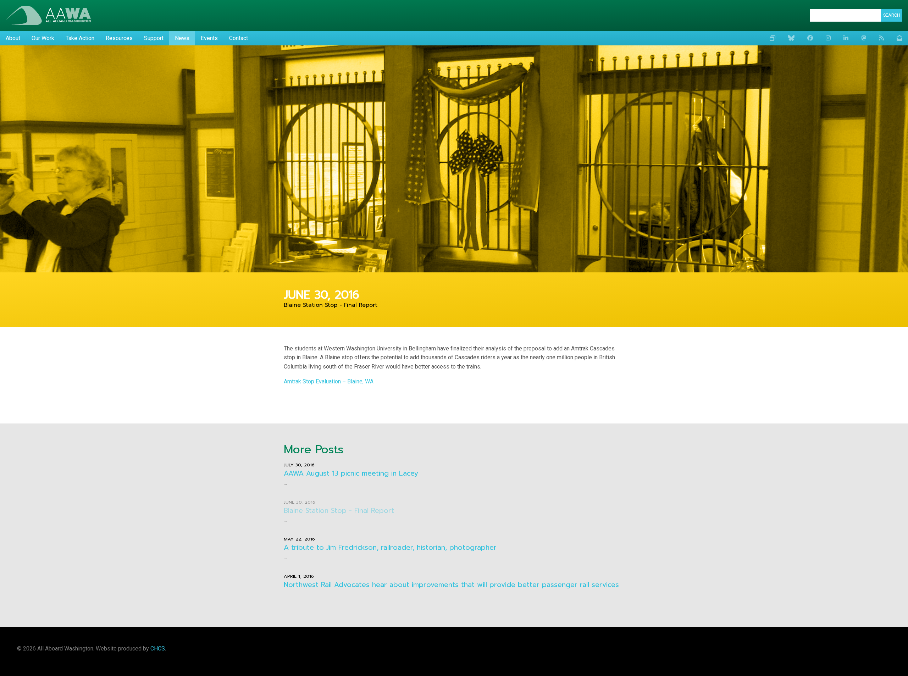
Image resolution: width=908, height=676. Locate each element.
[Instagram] (828, 38)
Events (209, 38)
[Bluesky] (791, 38)
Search (891, 15)
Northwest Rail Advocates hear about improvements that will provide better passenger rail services (451, 585)
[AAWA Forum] (772, 38)
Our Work (43, 38)
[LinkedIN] (846, 38)
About (13, 38)
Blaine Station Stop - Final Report (339, 510)
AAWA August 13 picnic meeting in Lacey (351, 473)
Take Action (80, 38)
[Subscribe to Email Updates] (899, 38)
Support (154, 38)
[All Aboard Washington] (48, 15)
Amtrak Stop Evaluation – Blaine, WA (328, 381)
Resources (119, 38)
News (182, 38)
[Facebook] (810, 38)
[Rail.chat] (864, 38)
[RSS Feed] (881, 38)
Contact (238, 38)
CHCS (157, 648)
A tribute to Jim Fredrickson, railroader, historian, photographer (390, 547)
